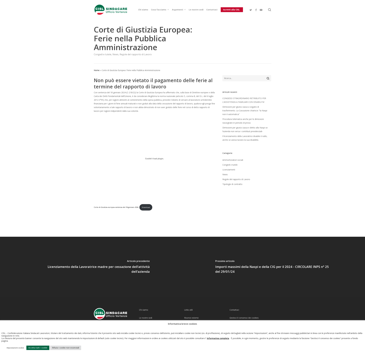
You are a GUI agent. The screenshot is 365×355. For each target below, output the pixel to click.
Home (97, 70)
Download (146, 207)
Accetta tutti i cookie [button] (37, 347)
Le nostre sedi (145, 317)
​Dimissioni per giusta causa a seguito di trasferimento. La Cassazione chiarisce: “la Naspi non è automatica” (244, 110)
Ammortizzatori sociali (232, 160)
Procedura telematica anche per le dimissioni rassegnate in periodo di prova (243, 121)
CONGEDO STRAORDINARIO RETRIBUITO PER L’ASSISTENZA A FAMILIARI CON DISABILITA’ (244, 100)
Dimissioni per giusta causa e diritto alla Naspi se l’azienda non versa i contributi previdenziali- (245, 129)
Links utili (188, 309)
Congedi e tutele (102, 54)
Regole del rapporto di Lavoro (136, 54)
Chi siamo (143, 309)
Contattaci (234, 309)
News (115, 54)
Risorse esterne (191, 317)
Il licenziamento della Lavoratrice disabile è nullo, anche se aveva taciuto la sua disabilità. (244, 138)
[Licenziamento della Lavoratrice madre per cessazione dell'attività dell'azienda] (91, 267)
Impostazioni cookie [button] (15, 347)
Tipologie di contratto (232, 184)
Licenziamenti (228, 169)
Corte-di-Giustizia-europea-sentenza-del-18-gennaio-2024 (116, 207)
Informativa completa (218, 338)
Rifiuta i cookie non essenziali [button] (65, 347)
